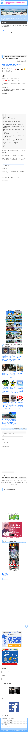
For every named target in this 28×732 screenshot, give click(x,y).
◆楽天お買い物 (5, 575)
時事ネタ (10, 25)
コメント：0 (24, 428)
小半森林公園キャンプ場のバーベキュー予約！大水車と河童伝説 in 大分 (5, 390)
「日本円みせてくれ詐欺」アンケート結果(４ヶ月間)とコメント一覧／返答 (12, 390)
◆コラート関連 (5, 574)
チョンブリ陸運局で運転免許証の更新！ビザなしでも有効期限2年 (20, 390)
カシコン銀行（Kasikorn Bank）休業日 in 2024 (12, 64)
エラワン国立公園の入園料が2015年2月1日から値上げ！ (20, 357)
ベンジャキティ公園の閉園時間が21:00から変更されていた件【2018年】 (12, 422)
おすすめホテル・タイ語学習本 (8, 718)
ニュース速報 (6, 25)
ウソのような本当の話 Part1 (20, 372)
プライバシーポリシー (7, 726)
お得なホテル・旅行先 (8, 722)
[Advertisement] (14, 42)
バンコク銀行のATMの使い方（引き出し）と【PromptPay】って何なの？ (5, 405)
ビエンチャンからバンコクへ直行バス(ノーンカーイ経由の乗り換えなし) (5, 422)
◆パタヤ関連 (4, 573)
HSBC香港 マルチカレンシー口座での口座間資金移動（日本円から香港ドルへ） (20, 406)
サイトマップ (5, 724)
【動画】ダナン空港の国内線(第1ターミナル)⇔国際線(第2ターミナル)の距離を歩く (12, 358)
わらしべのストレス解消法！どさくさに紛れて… (5, 373)
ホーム (2, 25)
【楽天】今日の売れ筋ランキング (9, 65)
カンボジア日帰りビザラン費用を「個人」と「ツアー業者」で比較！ (12, 374)
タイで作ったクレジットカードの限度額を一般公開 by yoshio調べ (12, 405)
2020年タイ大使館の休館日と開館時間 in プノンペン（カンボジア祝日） (5, 358)
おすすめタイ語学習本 (8, 720)
